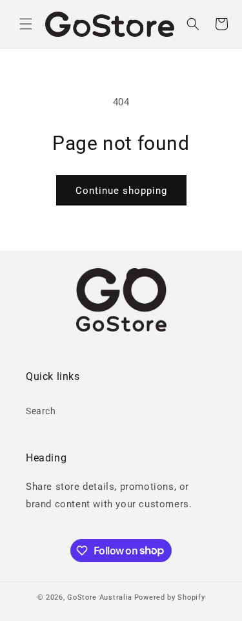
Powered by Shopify (169, 597)
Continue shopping (121, 190)
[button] (26, 24)
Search (41, 411)
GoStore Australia (99, 597)
